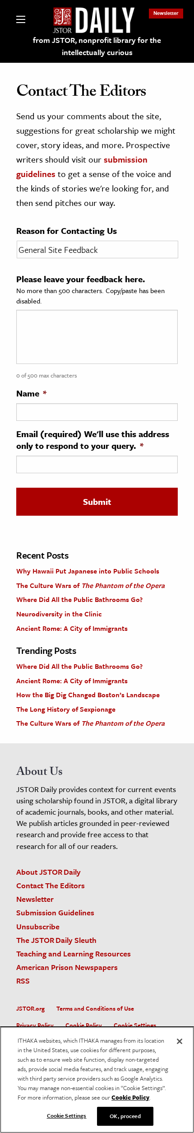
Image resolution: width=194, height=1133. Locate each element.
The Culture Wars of (90, 585)
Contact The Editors (50, 885)
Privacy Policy (35, 1025)
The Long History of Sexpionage (65, 709)
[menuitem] (166, 13)
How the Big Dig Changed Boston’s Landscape (88, 694)
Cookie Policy (83, 1025)
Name (31, 393)
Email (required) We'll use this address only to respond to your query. (92, 440)
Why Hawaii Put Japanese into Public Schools (87, 571)
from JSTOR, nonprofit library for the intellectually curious (97, 46)
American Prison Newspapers (67, 967)
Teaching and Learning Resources (73, 953)
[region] (97, 1079)
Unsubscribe (38, 926)
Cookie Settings (135, 1025)
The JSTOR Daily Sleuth (56, 940)
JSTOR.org (30, 1008)
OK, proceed (125, 1116)
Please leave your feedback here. (80, 279)
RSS (23, 980)
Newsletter (166, 13)
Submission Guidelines (55, 912)
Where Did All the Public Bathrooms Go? (79, 599)
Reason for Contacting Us (66, 231)
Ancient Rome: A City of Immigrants (72, 628)
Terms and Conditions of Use (95, 1008)
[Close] (179, 1041)
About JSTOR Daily (48, 871)
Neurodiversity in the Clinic (59, 614)
